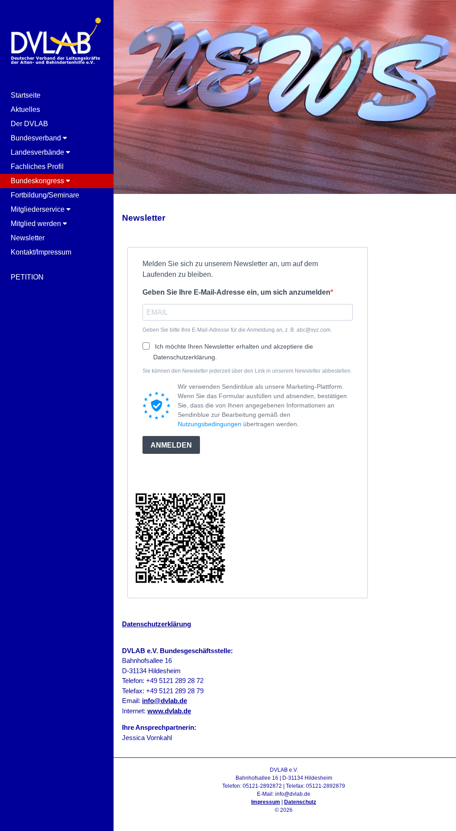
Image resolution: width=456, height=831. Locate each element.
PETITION (27, 277)
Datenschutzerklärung (156, 624)
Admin (284, 818)
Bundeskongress (38, 181)
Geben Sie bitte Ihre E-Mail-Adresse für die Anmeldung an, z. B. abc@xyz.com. (237, 330)
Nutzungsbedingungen (209, 424)
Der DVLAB (29, 124)
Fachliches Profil (37, 166)
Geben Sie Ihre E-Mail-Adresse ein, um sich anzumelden (236, 292)
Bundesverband (37, 138)
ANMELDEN (171, 445)
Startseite (26, 95)
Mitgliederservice (38, 209)
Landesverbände (38, 152)
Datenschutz (300, 802)
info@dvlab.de (164, 700)
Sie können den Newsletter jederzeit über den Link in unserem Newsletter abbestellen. (247, 371)
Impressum (265, 802)
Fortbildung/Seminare (45, 195)
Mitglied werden (37, 223)
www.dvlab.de (169, 711)
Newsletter (28, 238)
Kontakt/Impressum (41, 252)
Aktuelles (25, 109)
